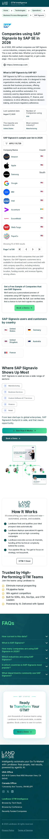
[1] (29, 249)
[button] (24, 636)
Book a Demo (23, 308)
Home (6, 10)
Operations (36, 10)
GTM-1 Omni (25, 561)
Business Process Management (15, 15)
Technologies (20, 10)
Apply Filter (15, 143)
